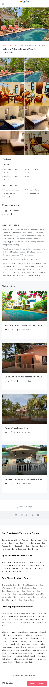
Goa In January (8, 540)
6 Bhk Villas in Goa (21, 619)
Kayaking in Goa (9, 571)
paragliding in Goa (9, 565)
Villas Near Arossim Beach (13, 635)
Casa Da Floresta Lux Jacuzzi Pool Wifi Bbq (24, 479)
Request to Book (37, 683)
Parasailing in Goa (26, 565)
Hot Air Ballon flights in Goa (13, 562)
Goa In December (19, 549)
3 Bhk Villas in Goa (16, 616)
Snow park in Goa (14, 600)
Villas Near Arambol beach (35, 632)
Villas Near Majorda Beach (25, 662)
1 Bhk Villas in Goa (28, 613)
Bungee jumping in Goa (19, 568)
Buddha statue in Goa (16, 591)
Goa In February (23, 540)
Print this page (25, 507)
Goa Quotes (33, 549)
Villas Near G (19, 659)
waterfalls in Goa (9, 594)
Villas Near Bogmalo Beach (28, 644)
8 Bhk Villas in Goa (9, 622)
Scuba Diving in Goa (35, 562)
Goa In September (16, 546)
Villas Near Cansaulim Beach (14, 650)
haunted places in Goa (27, 594)
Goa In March (36, 540)
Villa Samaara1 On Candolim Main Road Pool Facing (24, 325)
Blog (19, 571)
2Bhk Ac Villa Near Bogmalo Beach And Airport (24, 376)
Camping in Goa (33, 591)
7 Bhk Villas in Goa (37, 619)
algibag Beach (30, 659)
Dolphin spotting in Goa (33, 585)
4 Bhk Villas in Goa (32, 616)
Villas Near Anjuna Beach (12, 632)
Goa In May (13, 543)
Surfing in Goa (36, 568)
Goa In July (35, 543)
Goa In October (32, 546)
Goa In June (25, 543)
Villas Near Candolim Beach (33, 647)
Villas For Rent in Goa (11, 613)
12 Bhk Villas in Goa (26, 622)
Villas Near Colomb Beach (24, 656)
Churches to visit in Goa (12, 585)
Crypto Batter (29, 600)
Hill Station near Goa (27, 588)
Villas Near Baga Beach (18, 638)
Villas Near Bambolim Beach (20, 641)
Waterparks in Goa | (10, 588)
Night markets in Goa (27, 597)
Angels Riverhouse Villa (16, 428)
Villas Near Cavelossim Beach (21, 653)
